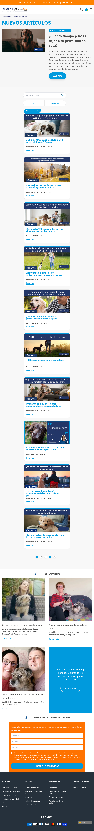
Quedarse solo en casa (59, 30)
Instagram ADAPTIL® (9, 788)
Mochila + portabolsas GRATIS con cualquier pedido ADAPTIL (47, 2)
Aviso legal (29, 797)
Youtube (4, 807)
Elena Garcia (30, 454)
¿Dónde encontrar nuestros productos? (58, 792)
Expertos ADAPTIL (32, 147)
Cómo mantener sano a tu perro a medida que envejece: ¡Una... (45, 448)
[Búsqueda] (81, 9)
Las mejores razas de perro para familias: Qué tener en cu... (44, 186)
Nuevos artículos (21, 16)
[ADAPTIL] (47, 818)
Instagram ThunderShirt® (11, 791)
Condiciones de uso (32, 788)
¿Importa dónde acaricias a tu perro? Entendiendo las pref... (42, 317)
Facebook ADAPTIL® (9, 795)
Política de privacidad (32, 801)
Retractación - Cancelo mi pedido (57, 802)
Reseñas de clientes (79, 788)
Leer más (30, 150)
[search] (62, 95)
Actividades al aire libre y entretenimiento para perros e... (44, 274)
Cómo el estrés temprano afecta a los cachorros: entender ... (45, 536)
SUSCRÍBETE (70, 688)
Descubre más (7, 638)
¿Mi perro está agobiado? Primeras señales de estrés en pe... (42, 493)
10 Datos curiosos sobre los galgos (45, 360)
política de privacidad (48, 759)
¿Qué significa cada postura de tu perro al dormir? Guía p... (44, 141)
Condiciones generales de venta (34, 792)
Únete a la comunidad (56, 797)
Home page (6, 16)
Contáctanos (53, 788)
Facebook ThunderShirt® (10, 799)
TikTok (4, 803)
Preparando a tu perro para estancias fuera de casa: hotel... (43, 405)
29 (54, 557)
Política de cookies (31, 805)
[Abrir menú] (91, 9)
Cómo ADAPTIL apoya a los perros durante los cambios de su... (44, 230)
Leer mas (57, 75)
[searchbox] (33, 95)
